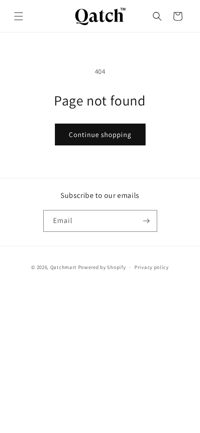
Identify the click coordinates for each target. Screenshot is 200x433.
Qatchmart (63, 267)
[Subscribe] (146, 221)
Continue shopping (100, 134)
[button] (18, 16)
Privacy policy (151, 267)
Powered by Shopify (102, 267)
